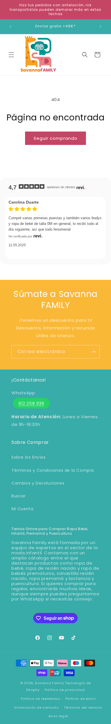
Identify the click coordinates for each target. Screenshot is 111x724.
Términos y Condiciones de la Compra (52, 470)
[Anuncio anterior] (10, 26)
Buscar (18, 496)
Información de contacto (36, 707)
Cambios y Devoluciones (37, 483)
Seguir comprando (55, 138)
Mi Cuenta (22, 509)
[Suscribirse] (93, 351)
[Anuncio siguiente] (100, 26)
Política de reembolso (40, 698)
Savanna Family (49, 683)
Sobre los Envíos (28, 457)
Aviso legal (58, 716)
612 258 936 (31, 403)
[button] (11, 54)
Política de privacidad (65, 690)
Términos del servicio (83, 707)
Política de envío (80, 698)
